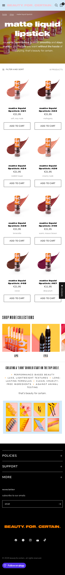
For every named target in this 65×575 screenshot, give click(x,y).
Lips (16, 356)
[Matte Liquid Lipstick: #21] (17, 90)
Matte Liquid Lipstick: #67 (48, 281)
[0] (61, 5)
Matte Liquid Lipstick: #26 (48, 167)
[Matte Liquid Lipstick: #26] (48, 147)
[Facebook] (18, 540)
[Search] (56, 5)
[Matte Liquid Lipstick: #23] (48, 90)
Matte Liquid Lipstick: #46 (48, 224)
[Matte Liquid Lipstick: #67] (48, 262)
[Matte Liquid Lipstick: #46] (48, 205)
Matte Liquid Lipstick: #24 (17, 167)
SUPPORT (10, 466)
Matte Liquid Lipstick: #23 (48, 109)
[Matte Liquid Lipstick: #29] (17, 205)
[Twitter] (25, 540)
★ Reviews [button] (62, 290)
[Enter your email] (60, 504)
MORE (7, 477)
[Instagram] (32, 540)
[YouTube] (39, 540)
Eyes (46, 356)
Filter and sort (15, 69)
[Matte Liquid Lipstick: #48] (17, 262)
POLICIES (9, 456)
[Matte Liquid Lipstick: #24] (17, 147)
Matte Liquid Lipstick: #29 (17, 224)
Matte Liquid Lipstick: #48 (17, 281)
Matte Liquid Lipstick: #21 (17, 109)
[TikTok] (47, 540)
